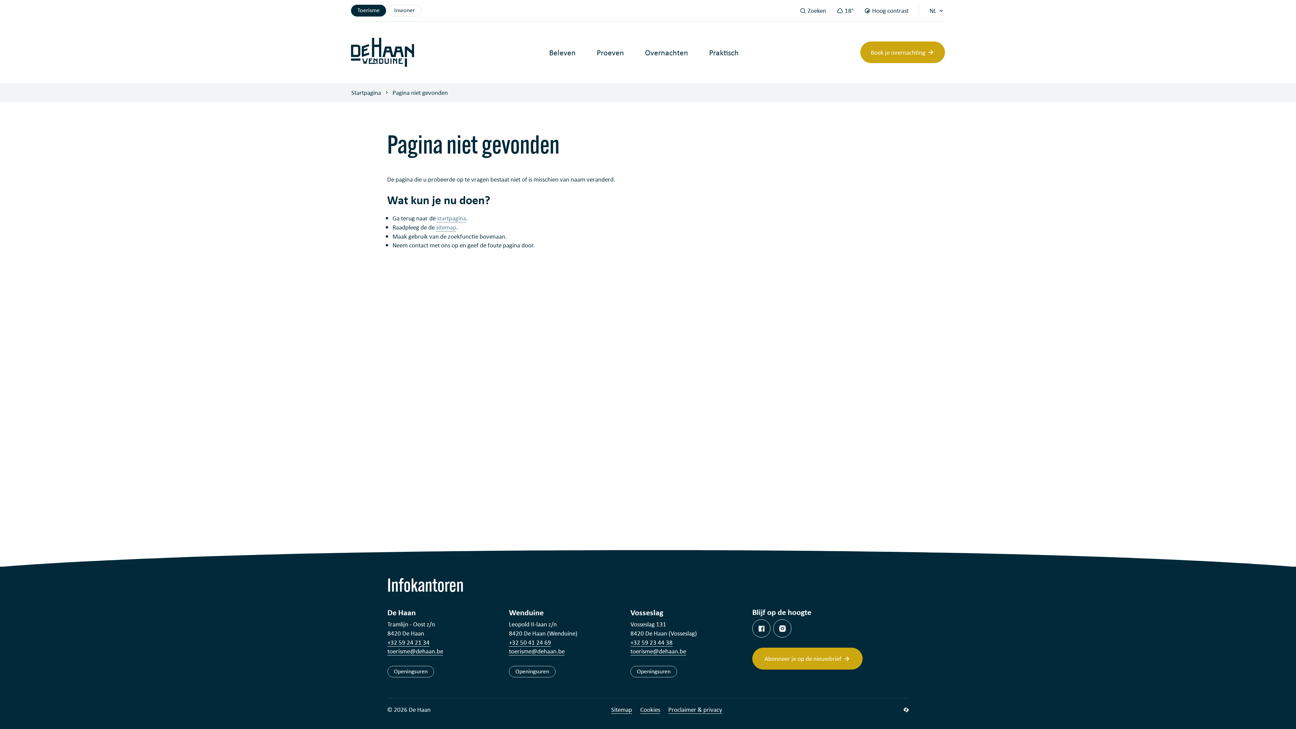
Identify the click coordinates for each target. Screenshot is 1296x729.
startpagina (451, 218)
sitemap (446, 227)
